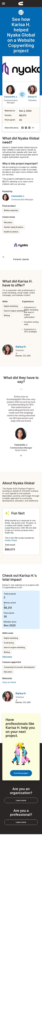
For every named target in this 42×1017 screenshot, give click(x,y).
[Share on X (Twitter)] (26, 128)
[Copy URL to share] (33, 128)
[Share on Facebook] (22, 128)
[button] (3, 3)
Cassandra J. (10, 96)
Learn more (21, 800)
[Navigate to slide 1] (21, 456)
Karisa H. (32, 96)
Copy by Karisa (9, 682)
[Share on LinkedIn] (29, 128)
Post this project (21, 773)
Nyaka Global (11, 540)
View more (7, 657)
